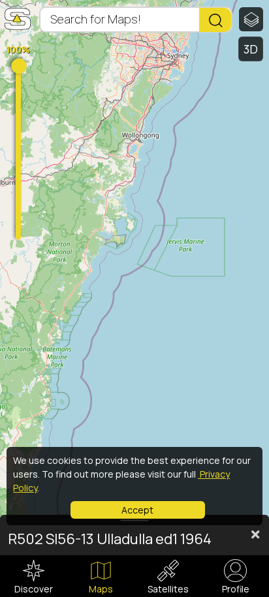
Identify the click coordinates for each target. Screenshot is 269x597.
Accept (137, 510)
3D (251, 49)
